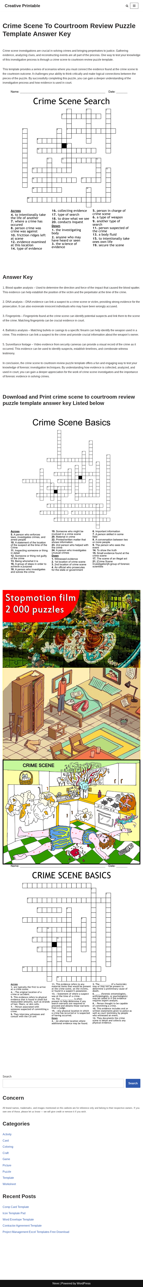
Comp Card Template (16, 1206)
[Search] (127, 6)
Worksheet (9, 1184)
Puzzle (7, 1171)
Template (8, 1177)
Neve (55, 1283)
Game (6, 1159)
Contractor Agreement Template (22, 1225)
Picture (7, 1165)
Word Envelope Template (18, 1219)
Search (7, 1076)
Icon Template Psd (14, 1213)
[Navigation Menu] (134, 6)
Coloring (8, 1146)
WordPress (84, 1283)
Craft (6, 1153)
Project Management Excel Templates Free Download (36, 1231)
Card (6, 1140)
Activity (7, 1134)
